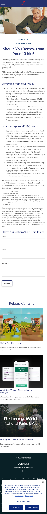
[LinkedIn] (23, 471)
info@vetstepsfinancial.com (23, 467)
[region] (24, 496)
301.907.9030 (26, 458)
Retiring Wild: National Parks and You (17, 439)
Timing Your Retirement (11, 343)
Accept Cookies (32, 508)
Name (4, 236)
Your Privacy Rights (23, 501)
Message (5, 263)
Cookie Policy (19, 496)
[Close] (43, 482)
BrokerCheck (41, 479)
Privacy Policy (29, 496)
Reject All (16, 508)
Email (4, 249)
